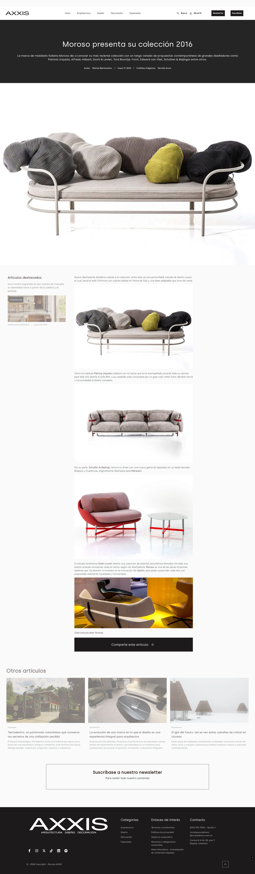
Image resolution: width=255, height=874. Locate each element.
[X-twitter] (45, 852)
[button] (153, 645)
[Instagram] (38, 852)
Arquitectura (83, 13)
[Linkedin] (60, 852)
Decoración (117, 13)
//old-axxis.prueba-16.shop (88, 632)
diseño (140, 570)
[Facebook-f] (31, 852)
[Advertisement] (227, 315)
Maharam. (136, 470)
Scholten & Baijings (99, 467)
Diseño (100, 13)
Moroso (150, 567)
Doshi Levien (105, 563)
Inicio (67, 13)
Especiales (135, 13)
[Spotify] (67, 852)
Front (161, 277)
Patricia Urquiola (103, 373)
